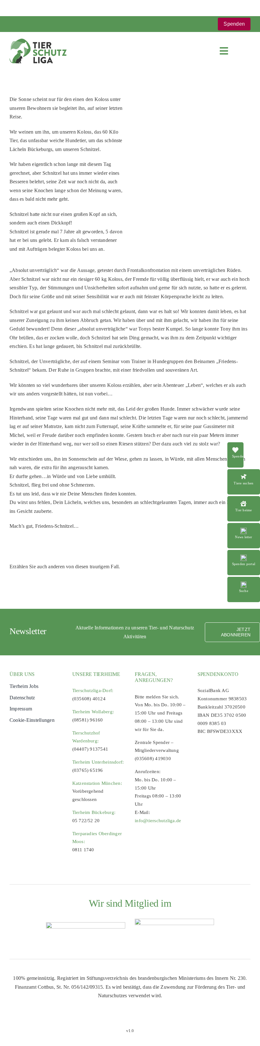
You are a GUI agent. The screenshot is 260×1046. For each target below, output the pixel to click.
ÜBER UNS (22, 674)
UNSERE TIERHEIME (96, 674)
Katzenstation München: (97, 783)
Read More (243, 472)
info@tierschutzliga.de (158, 820)
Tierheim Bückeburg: (94, 812)
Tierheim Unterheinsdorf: (98, 762)
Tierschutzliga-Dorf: (93, 690)
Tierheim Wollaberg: (93, 711)
